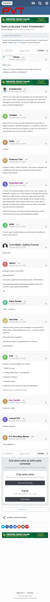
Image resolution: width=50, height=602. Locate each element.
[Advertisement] (25, 564)
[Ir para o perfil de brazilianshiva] (5, 90)
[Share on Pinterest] (27, 526)
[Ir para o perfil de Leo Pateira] (8, 57)
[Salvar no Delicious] (15, 526)
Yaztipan (13, 115)
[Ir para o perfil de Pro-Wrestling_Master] (5, 437)
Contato (30, 593)
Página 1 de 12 (25, 51)
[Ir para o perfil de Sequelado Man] (5, 184)
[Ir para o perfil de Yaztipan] (5, 116)
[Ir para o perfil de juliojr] (5, 225)
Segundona (30, 29)
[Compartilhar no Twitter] (3, 526)
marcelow (13, 319)
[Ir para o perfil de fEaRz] (5, 142)
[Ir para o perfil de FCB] (5, 357)
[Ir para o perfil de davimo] (5, 264)
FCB (11, 356)
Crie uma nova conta (25, 483)
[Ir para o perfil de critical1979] (5, 419)
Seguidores (23, 509)
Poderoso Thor (16, 159)
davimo (12, 263)
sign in (15, 43)
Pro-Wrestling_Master (19, 436)
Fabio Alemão (15, 301)
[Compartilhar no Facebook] (7, 526)
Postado (17, 59)
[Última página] (47, 50)
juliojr (11, 224)
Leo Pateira (8, 29)
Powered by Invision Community (25, 598)
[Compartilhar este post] (46, 59)
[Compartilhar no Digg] (11, 526)
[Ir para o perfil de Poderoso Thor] (5, 160)
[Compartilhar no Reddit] (19, 526)
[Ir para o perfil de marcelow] (5, 320)
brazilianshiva (15, 89)
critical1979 (14, 418)
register (23, 43)
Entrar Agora (25, 499)
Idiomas (20, 593)
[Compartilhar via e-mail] (23, 526)
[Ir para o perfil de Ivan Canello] (5, 401)
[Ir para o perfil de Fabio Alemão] (5, 302)
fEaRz (11, 141)
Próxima (41, 50)
